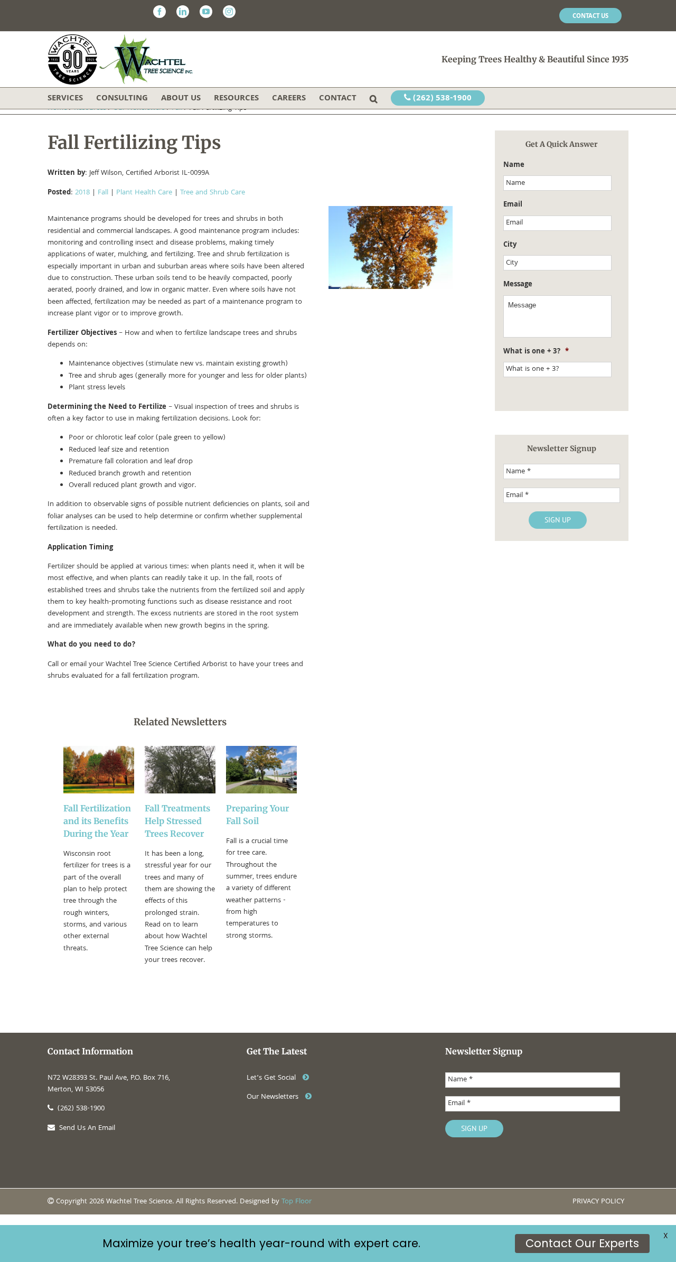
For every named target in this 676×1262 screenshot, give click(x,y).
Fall (103, 193)
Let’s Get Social (272, 1078)
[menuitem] (590, 15)
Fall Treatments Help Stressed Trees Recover (177, 821)
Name (513, 165)
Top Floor (296, 1202)
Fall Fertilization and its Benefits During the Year (97, 821)
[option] (98, 856)
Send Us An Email (87, 1128)
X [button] (665, 1235)
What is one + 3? (536, 352)
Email (512, 205)
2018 (82, 193)
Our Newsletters (274, 1097)
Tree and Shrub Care (212, 193)
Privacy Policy (598, 1202)
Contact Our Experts (582, 1243)
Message (517, 284)
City (510, 245)
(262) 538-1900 (441, 99)
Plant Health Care (144, 193)
